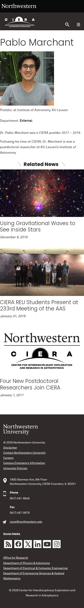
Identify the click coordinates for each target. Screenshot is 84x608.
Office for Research (15, 557)
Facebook (18, 544)
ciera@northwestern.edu (26, 521)
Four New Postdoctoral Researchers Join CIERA (30, 384)
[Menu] (78, 24)
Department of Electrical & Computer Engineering (35, 568)
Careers (8, 458)
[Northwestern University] (19, 10)
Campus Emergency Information (24, 463)
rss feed (8, 544)
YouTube (47, 544)
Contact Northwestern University (24, 452)
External (26, 120)
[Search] (67, 24)
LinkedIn (37, 544)
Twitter (28, 544)
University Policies (15, 468)
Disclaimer (10, 447)
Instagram (57, 544)
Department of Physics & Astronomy (26, 563)
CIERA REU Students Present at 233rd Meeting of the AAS (39, 305)
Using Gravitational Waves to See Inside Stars (37, 226)
